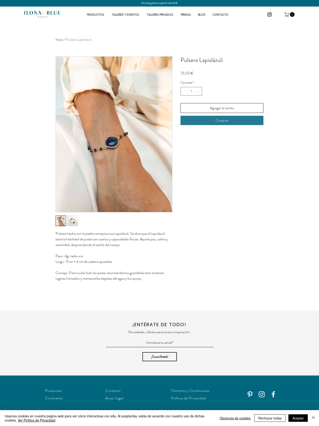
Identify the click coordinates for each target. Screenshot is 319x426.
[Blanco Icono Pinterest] (250, 394)
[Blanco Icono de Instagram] (262, 394)
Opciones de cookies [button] (235, 418)
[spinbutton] (191, 91)
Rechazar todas (270, 418)
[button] (290, 14)
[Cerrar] (313, 418)
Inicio (59, 39)
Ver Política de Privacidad (36, 420)
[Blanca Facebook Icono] (273, 394)
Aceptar (298, 418)
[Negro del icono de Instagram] (269, 14)
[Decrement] (184, 91)
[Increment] (198, 91)
